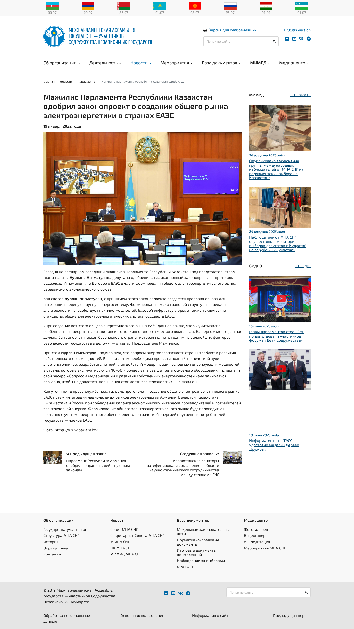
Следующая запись (198, 453)
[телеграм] (309, 38)
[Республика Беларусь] (123, 5)
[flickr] (287, 38)
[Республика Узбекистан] (301, 5)
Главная (49, 81)
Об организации (60, 62)
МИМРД (258, 62)
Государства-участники (64, 529)
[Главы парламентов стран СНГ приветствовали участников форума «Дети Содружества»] (280, 298)
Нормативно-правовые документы (198, 541)
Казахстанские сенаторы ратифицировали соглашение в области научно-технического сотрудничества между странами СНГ (183, 467)
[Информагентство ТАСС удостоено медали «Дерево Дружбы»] (280, 369)
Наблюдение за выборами (201, 560)
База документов (219, 62)
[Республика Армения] (88, 5)
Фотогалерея (256, 529)
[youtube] (294, 38)
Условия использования (142, 615)
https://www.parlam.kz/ (76, 429)
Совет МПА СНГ (124, 529)
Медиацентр (292, 62)
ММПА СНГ (120, 541)
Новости (139, 62)
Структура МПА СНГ (61, 535)
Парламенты (86, 81)
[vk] (301, 38)
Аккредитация (257, 541)
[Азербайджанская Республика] (52, 5)
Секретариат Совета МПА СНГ (137, 535)
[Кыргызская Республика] (195, 5)
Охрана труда (55, 548)
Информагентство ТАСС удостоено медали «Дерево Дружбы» (274, 444)
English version (297, 29)
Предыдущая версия (292, 615)
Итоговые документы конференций (196, 552)
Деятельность (103, 62)
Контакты (52, 554)
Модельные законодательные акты (204, 531)
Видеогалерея (257, 535)
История (51, 541)
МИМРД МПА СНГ (126, 554)
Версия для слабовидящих (233, 29)
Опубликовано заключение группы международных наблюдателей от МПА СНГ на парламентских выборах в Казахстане (276, 169)
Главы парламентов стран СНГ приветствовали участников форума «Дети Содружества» (276, 335)
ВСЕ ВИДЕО (303, 266)
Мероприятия (174, 62)
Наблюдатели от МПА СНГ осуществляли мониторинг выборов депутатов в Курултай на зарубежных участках (277, 243)
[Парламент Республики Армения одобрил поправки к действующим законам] (54, 457)
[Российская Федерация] (230, 5)
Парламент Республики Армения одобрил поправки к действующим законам (98, 465)
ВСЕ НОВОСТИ (300, 95)
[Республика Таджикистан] (266, 5)
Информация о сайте (211, 615)
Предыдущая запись (88, 453)
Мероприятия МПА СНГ (265, 548)
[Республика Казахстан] (159, 5)
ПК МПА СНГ (121, 548)
